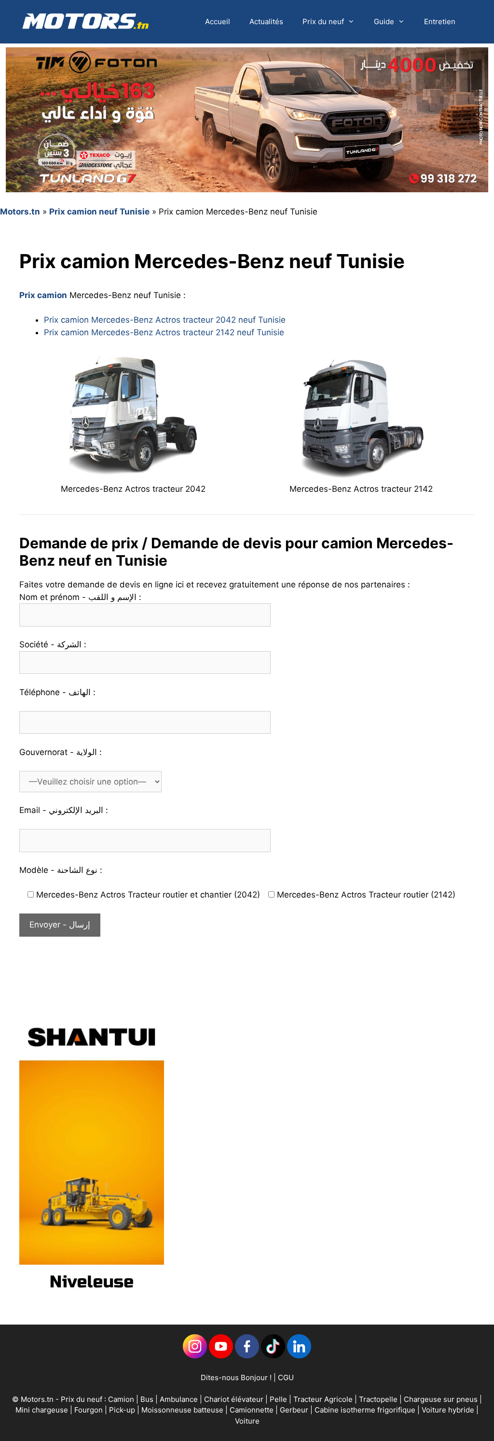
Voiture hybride (449, 1409)
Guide (384, 21)
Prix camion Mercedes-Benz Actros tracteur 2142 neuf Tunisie (164, 332)
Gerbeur (295, 1409)
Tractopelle (379, 1399)
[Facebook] (247, 1355)
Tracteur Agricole (323, 1399)
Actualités (266, 21)
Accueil (217, 21)
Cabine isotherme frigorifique (366, 1409)
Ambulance (179, 1399)
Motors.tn (20, 211)
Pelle (278, 1399)
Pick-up (123, 1409)
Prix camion (43, 295)
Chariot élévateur (234, 1399)
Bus (146, 1399)
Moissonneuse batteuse (183, 1409)
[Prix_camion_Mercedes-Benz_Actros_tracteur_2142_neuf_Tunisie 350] (360, 474)
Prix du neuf (323, 21)
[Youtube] (221, 1355)
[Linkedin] (195, 1355)
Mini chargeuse (42, 1409)
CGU (286, 1377)
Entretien (439, 21)
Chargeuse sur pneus (442, 1399)
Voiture (247, 1421)
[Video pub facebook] (91, 1298)
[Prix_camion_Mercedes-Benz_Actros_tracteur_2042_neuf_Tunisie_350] (133, 474)
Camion (121, 1399)
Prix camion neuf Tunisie (99, 211)
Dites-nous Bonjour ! (236, 1377)
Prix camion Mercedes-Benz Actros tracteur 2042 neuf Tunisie (165, 320)
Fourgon (89, 1409)
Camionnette (252, 1409)
